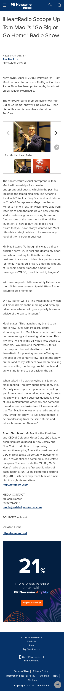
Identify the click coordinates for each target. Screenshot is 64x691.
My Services (30, 649)
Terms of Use (21, 671)
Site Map (44, 676)
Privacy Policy (40, 671)
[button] (32, 137)
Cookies (32, 680)
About (31, 645)
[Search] (59, 5)
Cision (38, 685)
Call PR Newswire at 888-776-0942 (32, 658)
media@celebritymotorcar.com (22, 507)
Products (31, 641)
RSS (55, 676)
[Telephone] (50, 5)
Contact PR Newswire (31, 637)
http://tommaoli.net (15, 533)
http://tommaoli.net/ (15, 485)
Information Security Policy (20, 676)
